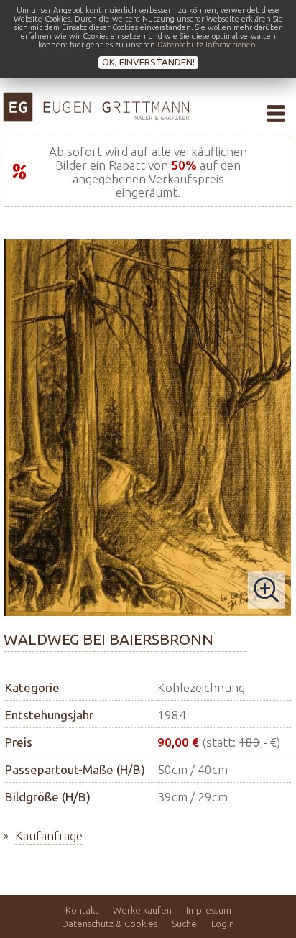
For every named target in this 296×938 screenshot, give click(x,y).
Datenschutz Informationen (206, 44)
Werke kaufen (142, 910)
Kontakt (81, 910)
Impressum (208, 910)
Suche (184, 924)
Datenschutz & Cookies (109, 924)
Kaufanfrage (49, 835)
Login (222, 924)
